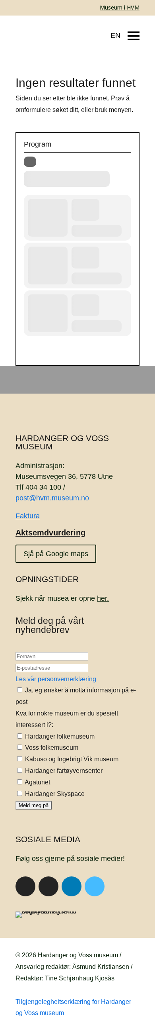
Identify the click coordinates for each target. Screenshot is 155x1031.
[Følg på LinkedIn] (71, 886)
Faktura (27, 516)
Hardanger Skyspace (54, 793)
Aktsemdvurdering (50, 532)
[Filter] (30, 162)
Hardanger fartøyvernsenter (63, 770)
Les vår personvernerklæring (55, 679)
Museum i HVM (120, 7)
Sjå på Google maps (55, 554)
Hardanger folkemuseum (59, 736)
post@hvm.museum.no (52, 498)
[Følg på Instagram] (48, 886)
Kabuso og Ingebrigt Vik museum (70, 759)
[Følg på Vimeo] (95, 886)
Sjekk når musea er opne (62, 598)
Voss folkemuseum (50, 747)
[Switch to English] (109, 31)
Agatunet (36, 782)
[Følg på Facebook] (25, 886)
